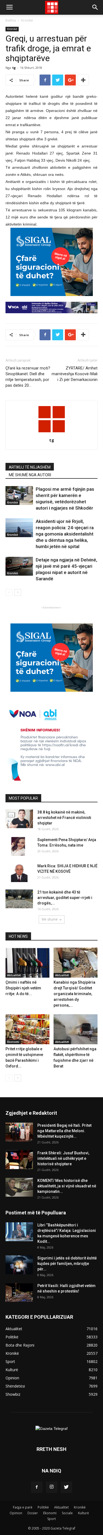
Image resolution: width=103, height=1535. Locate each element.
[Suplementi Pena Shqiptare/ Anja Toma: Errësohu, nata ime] (19, 846)
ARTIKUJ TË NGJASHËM (30, 467)
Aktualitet (14, 975)
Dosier (32, 1513)
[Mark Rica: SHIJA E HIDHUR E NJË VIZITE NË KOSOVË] (19, 872)
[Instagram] (51, 1487)
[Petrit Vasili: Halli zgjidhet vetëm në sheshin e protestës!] (19, 1292)
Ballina (10, 20)
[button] (95, 7)
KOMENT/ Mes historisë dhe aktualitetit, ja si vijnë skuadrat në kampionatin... (66, 1186)
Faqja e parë (22, 1507)
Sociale (67, 1513)
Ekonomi (13, 1042)
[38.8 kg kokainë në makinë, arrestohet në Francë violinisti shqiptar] (19, 818)
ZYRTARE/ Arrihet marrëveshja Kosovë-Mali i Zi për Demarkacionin (75, 374)
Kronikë (27, 20)
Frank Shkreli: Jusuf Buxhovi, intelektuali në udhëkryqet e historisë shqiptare (63, 1158)
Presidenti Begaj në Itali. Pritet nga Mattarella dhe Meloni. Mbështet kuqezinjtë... (64, 1130)
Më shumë (50, 919)
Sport (51, 1518)
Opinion (16, 1513)
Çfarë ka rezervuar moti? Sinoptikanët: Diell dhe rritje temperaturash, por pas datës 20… (27, 377)
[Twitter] (66, 1487)
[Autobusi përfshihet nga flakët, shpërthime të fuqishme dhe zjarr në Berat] (76, 1029)
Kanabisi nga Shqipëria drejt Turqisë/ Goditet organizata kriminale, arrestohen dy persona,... (74, 993)
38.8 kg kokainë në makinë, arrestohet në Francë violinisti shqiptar (64, 817)
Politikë (43, 1507)
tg (14, 68)
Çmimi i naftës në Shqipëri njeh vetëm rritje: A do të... (23, 988)
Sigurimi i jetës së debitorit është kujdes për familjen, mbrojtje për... (67, 1263)
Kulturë (83, 1513)
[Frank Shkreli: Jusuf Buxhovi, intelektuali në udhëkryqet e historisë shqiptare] (19, 1159)
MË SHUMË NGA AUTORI (30, 475)
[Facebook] (36, 1487)
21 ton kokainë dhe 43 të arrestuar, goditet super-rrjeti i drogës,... (64, 897)
